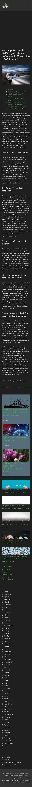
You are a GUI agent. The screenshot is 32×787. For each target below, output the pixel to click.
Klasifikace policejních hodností (17, 92)
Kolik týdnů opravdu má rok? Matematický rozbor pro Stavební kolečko (15, 524)
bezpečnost (27, 387)
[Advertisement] (16, 27)
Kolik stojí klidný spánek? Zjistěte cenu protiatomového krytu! (14, 466)
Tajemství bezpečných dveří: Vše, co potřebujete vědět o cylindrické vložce (15, 412)
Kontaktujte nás (21, 381)
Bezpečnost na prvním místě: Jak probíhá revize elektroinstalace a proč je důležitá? (15, 558)
